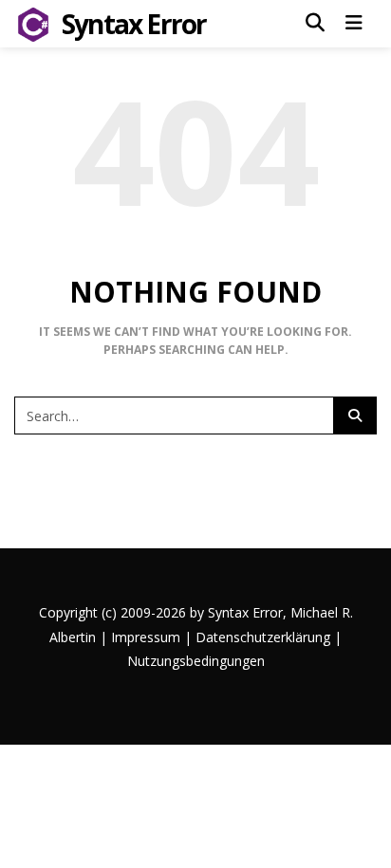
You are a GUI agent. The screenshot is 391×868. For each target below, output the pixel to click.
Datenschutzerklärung (263, 637)
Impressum (145, 637)
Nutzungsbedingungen (196, 661)
